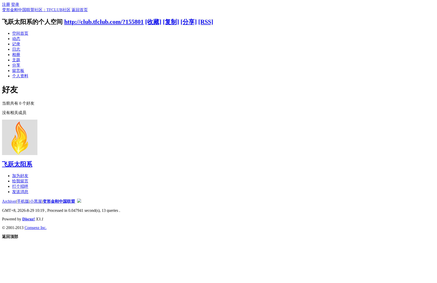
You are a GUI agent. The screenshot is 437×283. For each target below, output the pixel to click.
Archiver (9, 201)
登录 (15, 4)
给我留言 (20, 181)
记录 (16, 44)
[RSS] (205, 21)
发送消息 (20, 192)
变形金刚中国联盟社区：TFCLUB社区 (36, 10)
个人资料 (20, 76)
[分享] (189, 21)
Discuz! (28, 219)
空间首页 (20, 33)
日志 (16, 49)
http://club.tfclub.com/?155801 (104, 21)
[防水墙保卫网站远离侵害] (79, 201)
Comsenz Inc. (36, 227)
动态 (16, 38)
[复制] (171, 21)
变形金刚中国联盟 (59, 201)
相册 (16, 54)
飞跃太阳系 (17, 164)
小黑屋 (36, 201)
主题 (16, 60)
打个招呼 (20, 186)
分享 (16, 65)
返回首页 (80, 10)
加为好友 (20, 176)
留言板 (18, 70)
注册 (6, 4)
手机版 (23, 201)
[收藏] (153, 21)
